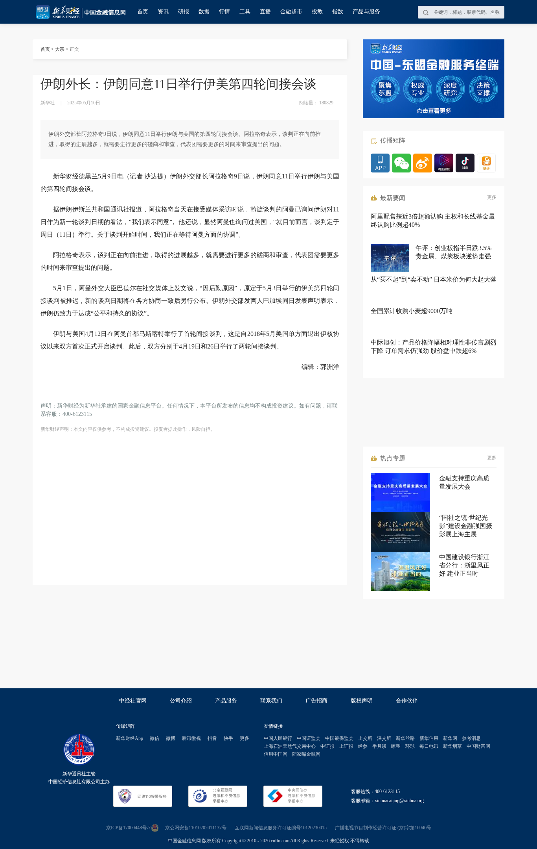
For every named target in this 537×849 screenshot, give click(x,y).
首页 (142, 12)
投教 (317, 12)
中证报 (327, 746)
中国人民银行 (278, 738)
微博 (170, 738)
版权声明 (362, 701)
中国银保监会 (339, 738)
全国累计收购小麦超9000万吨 (411, 311)
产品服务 (226, 701)
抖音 (212, 738)
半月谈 (379, 746)
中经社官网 (133, 701)
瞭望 (396, 746)
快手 (228, 738)
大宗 (59, 49)
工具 (244, 12)
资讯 (163, 12)
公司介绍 (181, 701)
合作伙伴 (407, 701)
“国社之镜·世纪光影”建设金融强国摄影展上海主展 (465, 526)
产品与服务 (366, 12)
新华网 (450, 738)
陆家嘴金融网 (306, 754)
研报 (183, 12)
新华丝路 (405, 738)
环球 (410, 746)
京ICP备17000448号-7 (128, 827)
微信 (154, 738)
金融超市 (291, 12)
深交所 (384, 738)
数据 (204, 12)
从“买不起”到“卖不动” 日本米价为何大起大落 (434, 279)
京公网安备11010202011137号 (195, 827)
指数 (337, 12)
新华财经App (129, 738)
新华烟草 (452, 746)
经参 (363, 746)
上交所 (365, 738)
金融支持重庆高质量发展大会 (464, 482)
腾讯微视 (191, 738)
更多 (492, 197)
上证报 (346, 746)
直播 (265, 12)
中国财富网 (478, 746)
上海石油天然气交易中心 (290, 746)
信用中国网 (275, 754)
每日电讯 (428, 746)
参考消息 (471, 738)
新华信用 (428, 738)
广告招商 (316, 701)
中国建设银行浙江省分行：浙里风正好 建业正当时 (464, 565)
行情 (224, 12)
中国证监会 (308, 738)
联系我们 (271, 701)
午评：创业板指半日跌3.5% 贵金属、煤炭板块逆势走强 (453, 252)
